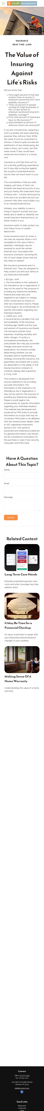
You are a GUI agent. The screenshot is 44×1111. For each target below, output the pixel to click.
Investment (22, 1108)
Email (6, 483)
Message (8, 497)
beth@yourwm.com (22, 1088)
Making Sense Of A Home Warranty (18, 678)
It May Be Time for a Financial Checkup (18, 625)
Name (7, 470)
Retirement (22, 1106)
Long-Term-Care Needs (21, 574)
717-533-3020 (25, 1075)
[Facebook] (21, 1091)
